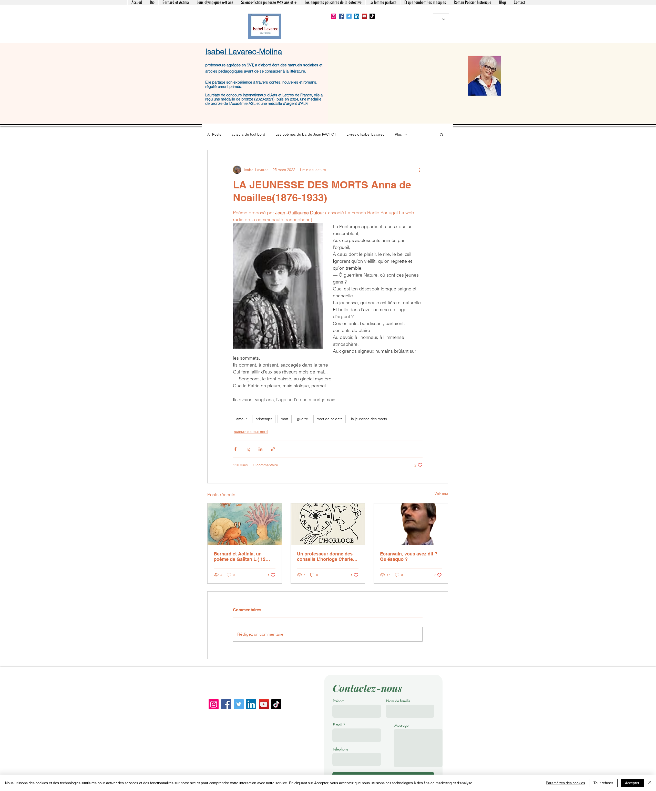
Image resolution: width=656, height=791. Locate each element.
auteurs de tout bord (248, 134)
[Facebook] (341, 16)
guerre (302, 419)
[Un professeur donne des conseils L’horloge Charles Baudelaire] (328, 524)
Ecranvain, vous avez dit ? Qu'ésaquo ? (408, 556)
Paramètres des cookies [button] (565, 782)
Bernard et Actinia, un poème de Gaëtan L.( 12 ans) (239, 556)
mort (284, 419)
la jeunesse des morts (369, 419)
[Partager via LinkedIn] (260, 449)
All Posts (214, 134)
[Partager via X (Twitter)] (247, 449)
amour (241, 419)
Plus (398, 134)
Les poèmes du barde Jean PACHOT (305, 134)
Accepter (632, 782)
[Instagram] (333, 16)
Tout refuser (603, 782)
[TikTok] (372, 16)
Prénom (338, 701)
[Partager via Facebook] (235, 449)
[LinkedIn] (356, 16)
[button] (441, 135)
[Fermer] (650, 783)
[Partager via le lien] (273, 449)
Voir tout (441, 493)
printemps (263, 419)
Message (401, 725)
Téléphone (340, 749)
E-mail (337, 725)
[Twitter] (349, 16)
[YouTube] (364, 16)
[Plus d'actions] (419, 170)
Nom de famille (398, 701)
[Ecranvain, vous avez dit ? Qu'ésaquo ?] (411, 524)
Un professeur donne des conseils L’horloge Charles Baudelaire (326, 556)
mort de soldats (329, 419)
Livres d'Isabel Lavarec (365, 134)
